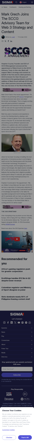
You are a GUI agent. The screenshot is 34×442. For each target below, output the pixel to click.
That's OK (25, 437)
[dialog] (17, 221)
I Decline (9, 437)
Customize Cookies (8, 430)
